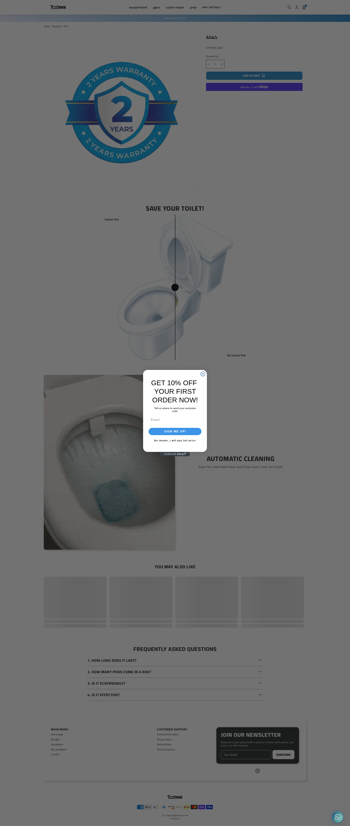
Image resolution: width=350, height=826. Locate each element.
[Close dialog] (203, 374)
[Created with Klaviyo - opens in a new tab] (175, 454)
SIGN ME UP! (175, 431)
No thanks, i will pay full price (175, 440)
